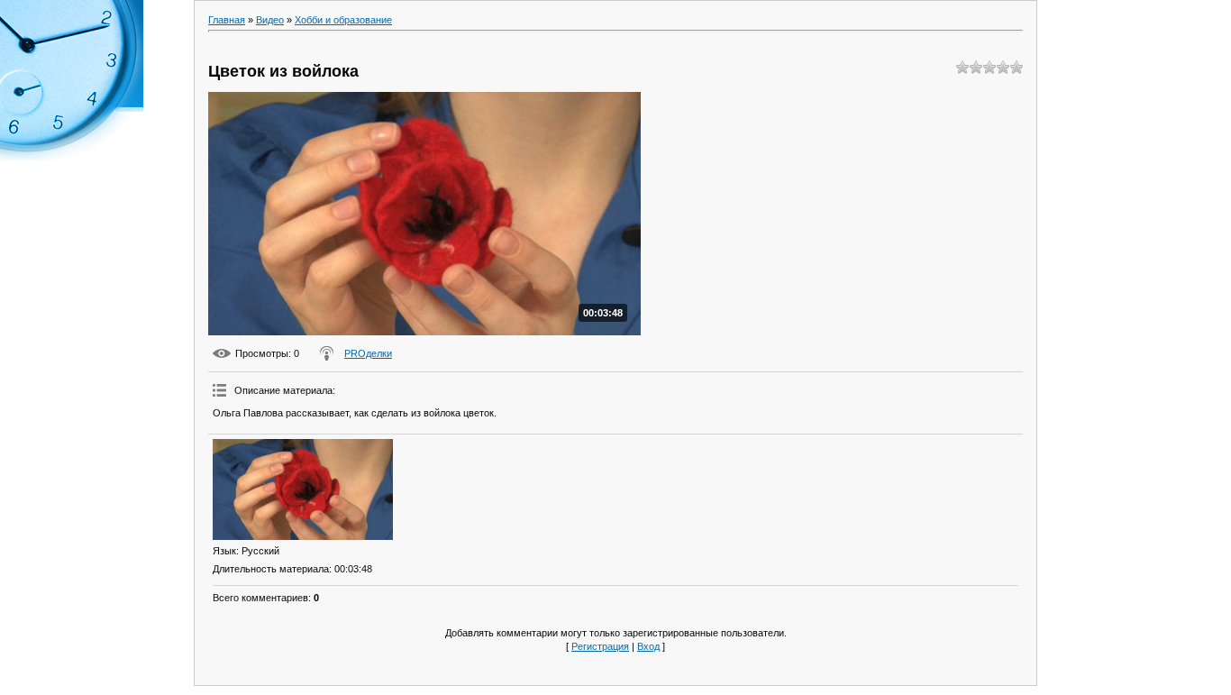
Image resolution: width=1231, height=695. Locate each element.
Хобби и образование (343, 19)
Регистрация (600, 646)
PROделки (368, 353)
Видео (270, 19)
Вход (648, 646)
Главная (226, 19)
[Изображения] (303, 490)
